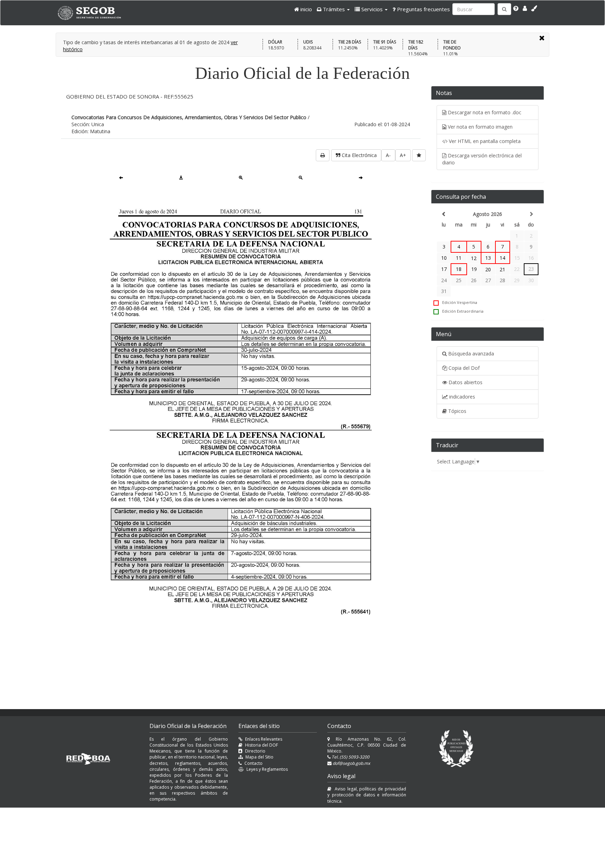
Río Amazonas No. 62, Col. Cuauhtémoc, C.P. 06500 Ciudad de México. (366, 745)
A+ (403, 155)
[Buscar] (504, 9)
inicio (305, 9)
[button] (333, 9)
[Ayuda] (516, 8)
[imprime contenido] (322, 155)
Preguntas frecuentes (423, 9)
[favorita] (419, 155)
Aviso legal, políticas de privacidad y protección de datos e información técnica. (366, 795)
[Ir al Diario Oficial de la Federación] (93, 12)
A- (388, 155)
